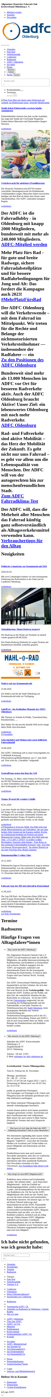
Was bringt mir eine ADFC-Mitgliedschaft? (25, 1174)
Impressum (12, 1382)
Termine (10, 1269)
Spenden (11, 15)
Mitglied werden (14, 12)
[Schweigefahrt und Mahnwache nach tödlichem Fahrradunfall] (25, 734)
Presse (9, 67)
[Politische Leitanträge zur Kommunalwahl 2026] (25, 561)
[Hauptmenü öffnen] (8, 45)
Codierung (11, 57)
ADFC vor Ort (13, 1324)
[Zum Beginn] (2, 1395)
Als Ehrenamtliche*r (16, 1349)
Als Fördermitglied (15, 1351)
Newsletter (11, 17)
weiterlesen (12, 1030)
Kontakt (10, 1337)
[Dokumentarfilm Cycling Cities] (25, 838)
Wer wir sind (12, 1314)
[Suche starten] (4, 1258)
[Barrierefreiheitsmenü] (2, 45)
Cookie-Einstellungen (16, 1387)
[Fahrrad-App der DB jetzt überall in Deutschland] (25, 880)
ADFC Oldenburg (15, 62)
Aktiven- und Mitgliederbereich (21, 1371)
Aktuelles (11, 49)
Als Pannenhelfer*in (16, 1354)
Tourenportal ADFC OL (18, 1306)
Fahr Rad (11, 52)
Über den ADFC (14, 1321)
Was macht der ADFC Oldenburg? (22, 950)
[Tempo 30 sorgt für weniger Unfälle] (25, 793)
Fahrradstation (19, 1000)
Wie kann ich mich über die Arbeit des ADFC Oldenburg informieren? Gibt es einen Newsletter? (28, 1129)
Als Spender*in (14, 1346)
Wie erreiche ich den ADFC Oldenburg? (24, 1036)
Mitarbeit (11, 1326)
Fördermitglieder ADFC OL (19, 1334)
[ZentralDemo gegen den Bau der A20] (25, 768)
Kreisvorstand (13, 1331)
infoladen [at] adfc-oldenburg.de (28, 1056)
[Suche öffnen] (5, 45)
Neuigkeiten (12, 1267)
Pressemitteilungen (15, 1361)
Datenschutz (12, 1384)
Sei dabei (11, 64)
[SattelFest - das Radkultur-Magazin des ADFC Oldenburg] (25, 703)
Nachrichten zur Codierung (19, 1297)
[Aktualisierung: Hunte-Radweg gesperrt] (25, 606)
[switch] (22, 90)
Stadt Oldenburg (34, 1008)
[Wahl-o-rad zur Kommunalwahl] (25, 665)
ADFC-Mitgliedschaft (16, 1344)
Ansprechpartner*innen (17, 1364)
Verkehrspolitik (13, 54)
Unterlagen (12, 1291)
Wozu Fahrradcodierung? (18, 1294)
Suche (10, 75)
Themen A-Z (12, 1284)
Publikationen (13, 1329)
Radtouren (11, 59)
